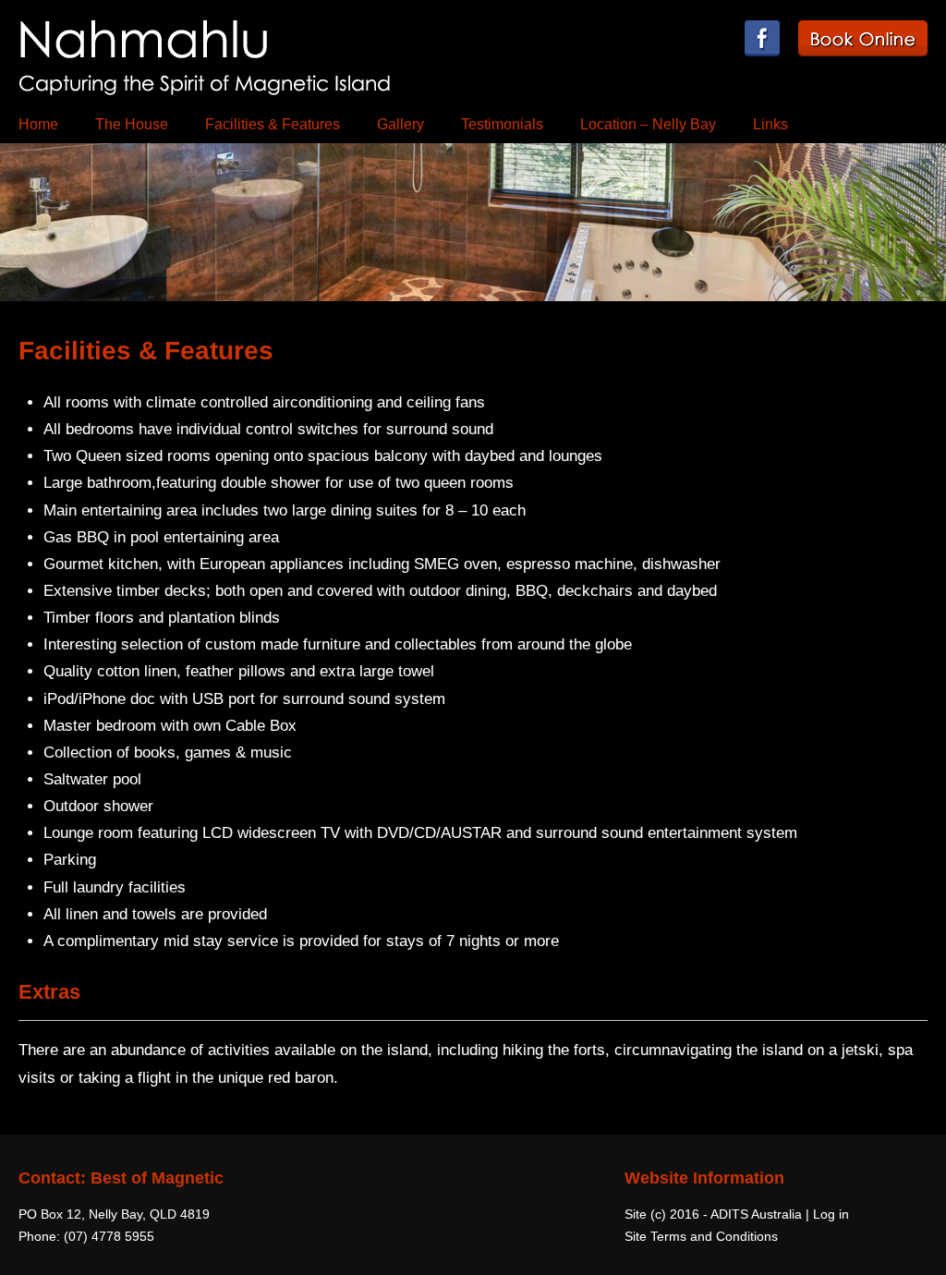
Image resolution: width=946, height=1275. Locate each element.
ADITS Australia (756, 1214)
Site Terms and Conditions (701, 1236)
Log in (831, 1214)
